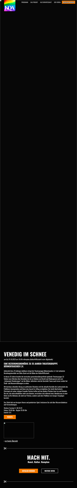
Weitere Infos (50, 471)
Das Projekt (34, 2)
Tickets (10, 417)
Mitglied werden (28, 471)
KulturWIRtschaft (46, 2)
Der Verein (57, 2)
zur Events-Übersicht (11, 441)
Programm (24, 2)
